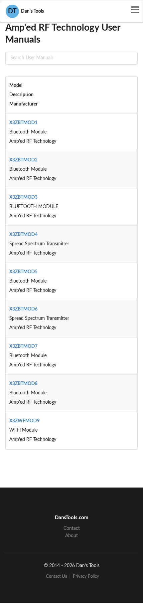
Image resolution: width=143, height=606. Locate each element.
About (71, 535)
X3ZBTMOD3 (23, 197)
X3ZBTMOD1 (23, 122)
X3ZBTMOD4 (23, 234)
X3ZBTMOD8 (23, 383)
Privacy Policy (86, 576)
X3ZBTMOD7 (23, 346)
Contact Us (56, 576)
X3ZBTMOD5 (23, 272)
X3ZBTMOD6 (23, 309)
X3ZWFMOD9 (24, 421)
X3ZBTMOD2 (23, 160)
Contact (72, 528)
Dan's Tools (26, 11)
